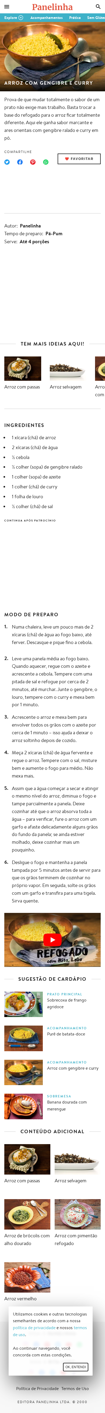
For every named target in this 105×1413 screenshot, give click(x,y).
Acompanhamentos (46, 17)
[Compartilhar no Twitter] (7, 162)
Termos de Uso (75, 1388)
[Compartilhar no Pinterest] (32, 162)
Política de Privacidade (37, 1388)
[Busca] (98, 6)
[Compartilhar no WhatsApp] (45, 162)
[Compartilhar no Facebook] (19, 162)
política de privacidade (34, 1327)
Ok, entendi (75, 1367)
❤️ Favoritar (79, 159)
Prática (75, 17)
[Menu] (6, 6)
